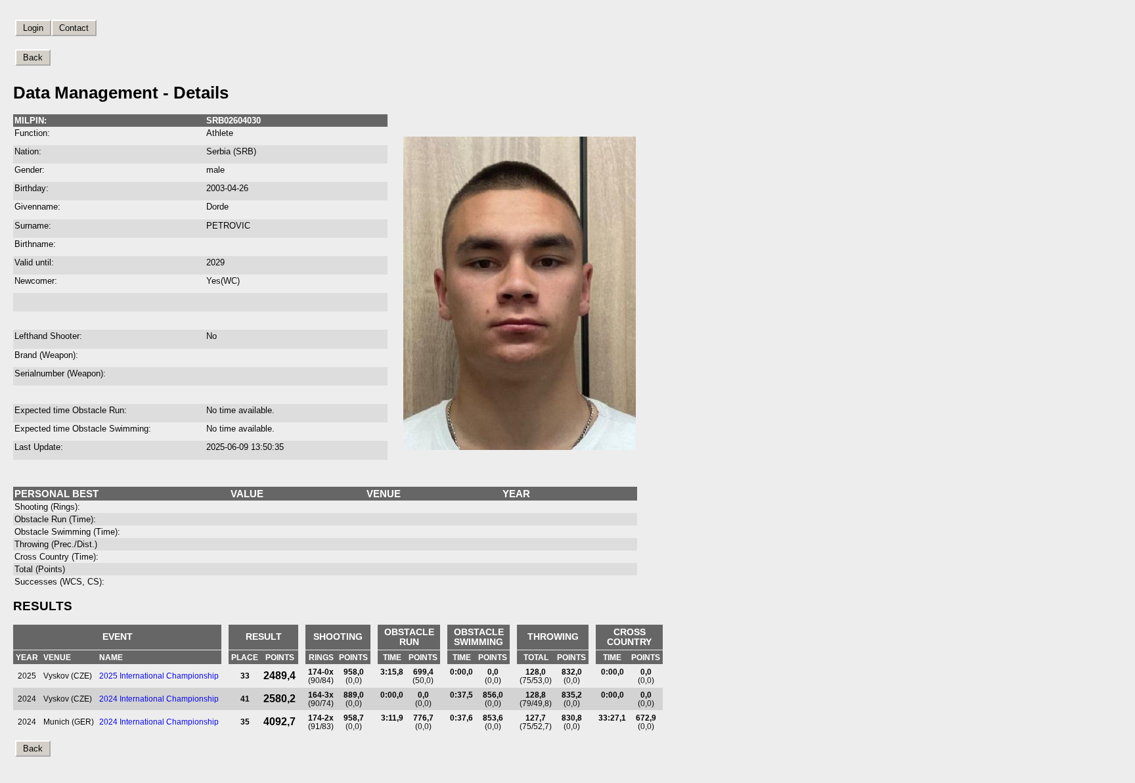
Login (33, 28)
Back (33, 57)
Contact (74, 28)
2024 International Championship (159, 698)
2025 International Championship (159, 675)
